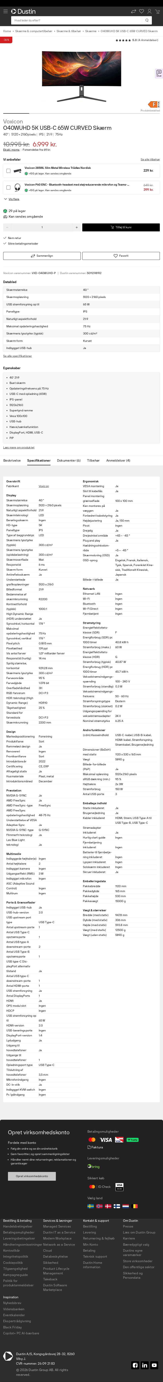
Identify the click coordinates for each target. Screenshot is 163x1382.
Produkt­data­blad (150, 110)
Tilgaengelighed (15, 1269)
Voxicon (13, 121)
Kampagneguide (15, 1275)
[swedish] (90, 1207)
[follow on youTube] (154, 1365)
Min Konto (90, 1244)
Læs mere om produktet (18, 447)
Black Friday (12, 1327)
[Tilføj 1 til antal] (77, 227)
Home (7, 31)
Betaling (89, 1250)
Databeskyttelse (55, 1256)
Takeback (50, 1279)
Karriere (129, 1238)
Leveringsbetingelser (19, 1238)
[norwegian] (99, 1207)
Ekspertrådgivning (17, 1321)
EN (12, 1161)
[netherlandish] (125, 1207)
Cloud (47, 1250)
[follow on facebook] (135, 1365)
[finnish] (117, 1207)
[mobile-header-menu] (5, 11)
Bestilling (90, 1226)
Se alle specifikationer (17, 356)
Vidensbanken (13, 1309)
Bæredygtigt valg (136, 1244)
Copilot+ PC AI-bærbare (21, 1333)
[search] (147, 20)
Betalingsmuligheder (18, 1232)
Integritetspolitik (15, 1256)
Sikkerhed (50, 1263)
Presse (128, 1226)
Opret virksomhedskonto (32, 1176)
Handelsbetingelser (18, 1226)
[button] (133, 11)
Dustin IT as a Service (59, 1232)
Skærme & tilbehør (69, 31)
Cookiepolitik (13, 1263)
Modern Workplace (57, 1238)
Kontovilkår (11, 1250)
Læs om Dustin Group (139, 1232)
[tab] (13, 460)
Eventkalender (14, 1315)
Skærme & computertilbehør (33, 31)
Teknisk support (95, 1256)
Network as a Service (59, 1244)
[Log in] (149, 11)
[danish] (108, 1207)
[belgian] (134, 1207)
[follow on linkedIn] (145, 1365)
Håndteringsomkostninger (22, 1244)
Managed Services (57, 1226)
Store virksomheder (138, 1261)
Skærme (90, 31)
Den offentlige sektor (138, 1267)
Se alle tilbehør (150, 159)
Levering (89, 1232)
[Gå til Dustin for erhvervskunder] (24, 11)
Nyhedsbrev (12, 1303)
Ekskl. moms (11, 149)
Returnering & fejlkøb (99, 1238)
